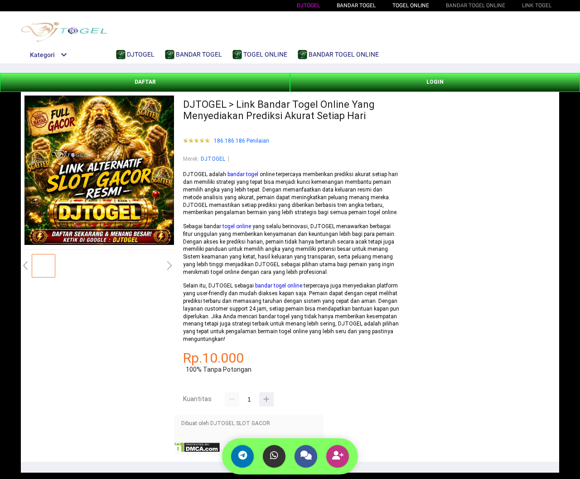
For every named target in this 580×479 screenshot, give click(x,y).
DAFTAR (145, 82)
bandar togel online (278, 286)
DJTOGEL (308, 5)
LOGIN (435, 82)
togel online (236, 226)
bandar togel (242, 174)
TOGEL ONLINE (410, 5)
